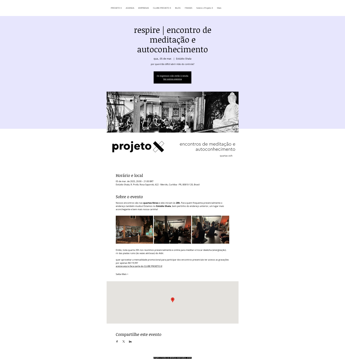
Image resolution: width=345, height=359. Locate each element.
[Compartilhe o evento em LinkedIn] (130, 341)
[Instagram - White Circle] (232, 5)
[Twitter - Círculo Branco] (243, 5)
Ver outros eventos (172, 79)
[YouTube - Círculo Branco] (226, 5)
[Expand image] (134, 229)
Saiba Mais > (122, 274)
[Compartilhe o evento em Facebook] (117, 341)
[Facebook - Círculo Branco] (237, 5)
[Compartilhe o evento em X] (123, 341)
